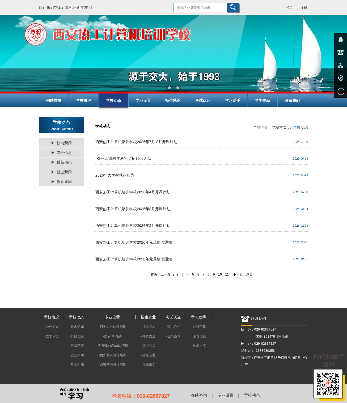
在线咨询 (199, 395)
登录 (289, 7)
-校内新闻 (76, 326)
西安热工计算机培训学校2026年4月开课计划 (132, 192)
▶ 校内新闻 (61, 142)
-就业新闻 (76, 354)
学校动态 (113, 100)
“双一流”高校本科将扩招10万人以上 (125, 158)
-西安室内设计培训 (112, 364)
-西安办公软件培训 (112, 326)
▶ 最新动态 (61, 162)
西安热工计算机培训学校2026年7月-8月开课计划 (136, 141)
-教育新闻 (76, 364)
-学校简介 (51, 326)
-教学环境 (51, 336)
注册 (303, 7)
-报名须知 (148, 326)
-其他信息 (76, 336)
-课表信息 (198, 336)
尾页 (249, 274)
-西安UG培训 (112, 336)
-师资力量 (148, 336)
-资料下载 (198, 326)
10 (220, 274)
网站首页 (53, 100)
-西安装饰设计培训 (112, 354)
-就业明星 (148, 345)
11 (227, 274)
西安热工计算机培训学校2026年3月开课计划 (132, 208)
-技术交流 (198, 345)
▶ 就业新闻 (61, 171)
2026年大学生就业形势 (114, 175)
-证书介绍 (173, 326)
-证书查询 (173, 336)
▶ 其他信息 (61, 152)
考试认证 (202, 100)
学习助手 (232, 100)
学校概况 (83, 100)
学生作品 (262, 100)
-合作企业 (148, 354)
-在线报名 (148, 364)
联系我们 (292, 100)
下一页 (238, 274)
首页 (154, 274)
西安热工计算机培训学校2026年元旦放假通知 (133, 242)
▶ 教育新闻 (61, 181)
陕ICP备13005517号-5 (55, 377)
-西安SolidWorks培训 (112, 345)
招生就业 (173, 100)
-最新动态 (76, 345)
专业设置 (143, 100)
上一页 (165, 274)
